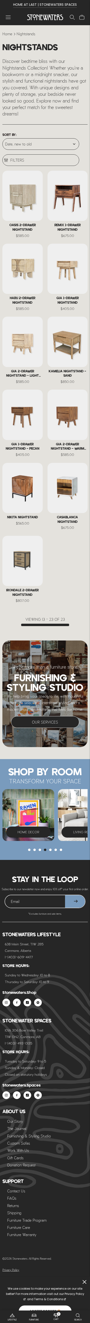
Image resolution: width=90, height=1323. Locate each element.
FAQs (11, 1198)
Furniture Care (18, 1227)
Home (7, 33)
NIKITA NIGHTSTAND (22, 517)
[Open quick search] (72, 17)
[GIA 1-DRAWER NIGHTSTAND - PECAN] (22, 415)
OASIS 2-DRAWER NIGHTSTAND (22, 227)
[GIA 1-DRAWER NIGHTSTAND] (68, 269)
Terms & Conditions (48, 1299)
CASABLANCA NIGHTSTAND (67, 519)
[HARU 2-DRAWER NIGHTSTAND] (22, 269)
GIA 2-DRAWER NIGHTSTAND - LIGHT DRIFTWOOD (22, 373)
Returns (13, 1205)
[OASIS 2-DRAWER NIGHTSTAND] (22, 196)
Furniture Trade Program (27, 1220)
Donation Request (21, 1165)
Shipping (14, 1212)
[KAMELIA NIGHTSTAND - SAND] (68, 342)
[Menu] (8, 17)
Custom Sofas (18, 1143)
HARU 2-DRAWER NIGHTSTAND (22, 300)
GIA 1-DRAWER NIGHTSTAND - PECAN (22, 446)
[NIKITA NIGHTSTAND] (22, 488)
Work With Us (18, 1150)
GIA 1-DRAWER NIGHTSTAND (67, 300)
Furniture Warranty (21, 1234)
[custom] (6, 1002)
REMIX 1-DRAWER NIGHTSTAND (67, 227)
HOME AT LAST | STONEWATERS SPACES (45, 4)
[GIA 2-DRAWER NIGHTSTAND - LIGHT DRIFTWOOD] (22, 342)
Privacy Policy (10, 1269)
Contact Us (16, 1191)
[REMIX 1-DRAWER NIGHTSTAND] (68, 196)
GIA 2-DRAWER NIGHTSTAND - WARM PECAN (67, 446)
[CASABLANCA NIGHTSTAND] (68, 488)
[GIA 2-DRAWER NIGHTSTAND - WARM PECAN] (68, 415)
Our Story (15, 1121)
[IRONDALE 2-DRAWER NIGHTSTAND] (22, 561)
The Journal (16, 1128)
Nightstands (26, 33)
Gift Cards (15, 1157)
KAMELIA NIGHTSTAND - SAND (67, 373)
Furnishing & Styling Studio (29, 1136)
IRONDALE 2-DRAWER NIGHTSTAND (22, 592)
